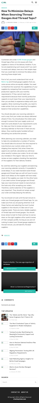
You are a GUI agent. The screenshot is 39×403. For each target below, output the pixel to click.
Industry (4, 7)
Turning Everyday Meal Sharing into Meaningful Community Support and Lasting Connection (21, 334)
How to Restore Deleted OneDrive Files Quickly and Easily (22, 344)
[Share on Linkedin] (15, 28)
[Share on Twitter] (6, 28)
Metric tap (5, 82)
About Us (24, 392)
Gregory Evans (12, 22)
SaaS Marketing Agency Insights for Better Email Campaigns (21, 360)
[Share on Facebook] (2, 28)
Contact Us (15, 392)
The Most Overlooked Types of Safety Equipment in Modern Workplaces (22, 325)
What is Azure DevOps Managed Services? (20, 368)
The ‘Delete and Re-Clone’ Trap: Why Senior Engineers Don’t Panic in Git (21, 316)
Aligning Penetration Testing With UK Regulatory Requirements (21, 352)
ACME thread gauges (24, 60)
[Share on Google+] (9, 28)
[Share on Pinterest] (12, 28)
